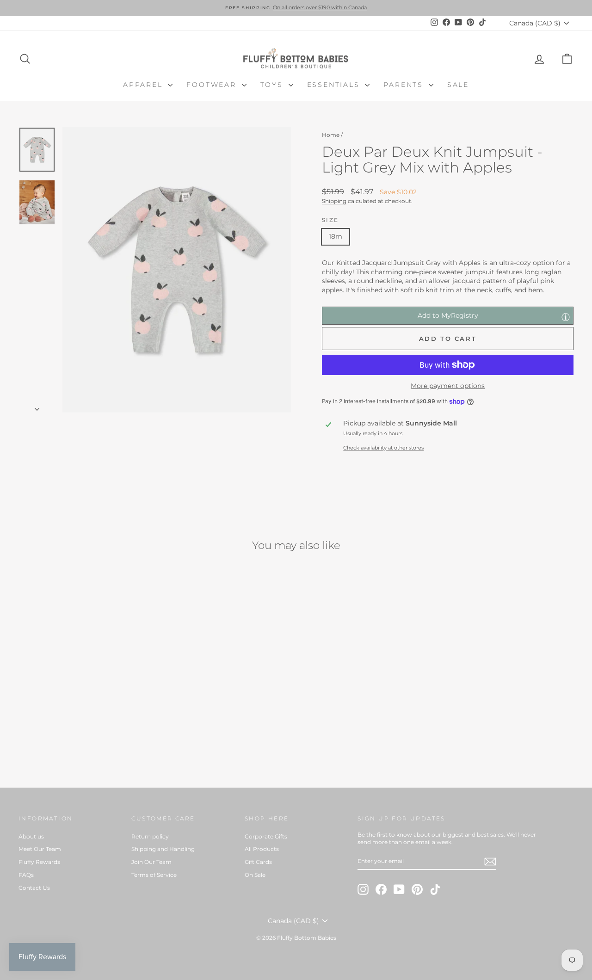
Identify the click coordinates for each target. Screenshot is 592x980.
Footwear (212, 84)
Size (330, 219)
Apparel (144, 84)
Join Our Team (151, 861)
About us (31, 836)
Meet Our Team (39, 848)
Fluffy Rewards (39, 861)
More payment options (448, 386)
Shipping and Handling (163, 848)
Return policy (150, 836)
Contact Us (34, 887)
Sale (458, 84)
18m (335, 236)
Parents (404, 84)
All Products (262, 848)
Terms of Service (154, 874)
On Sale (255, 874)
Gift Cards (258, 861)
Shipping (334, 200)
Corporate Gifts (266, 836)
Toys (273, 84)
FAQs (26, 874)
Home (330, 134)
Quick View (83, 696)
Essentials (335, 84)
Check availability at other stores (383, 447)
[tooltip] (566, 317)
